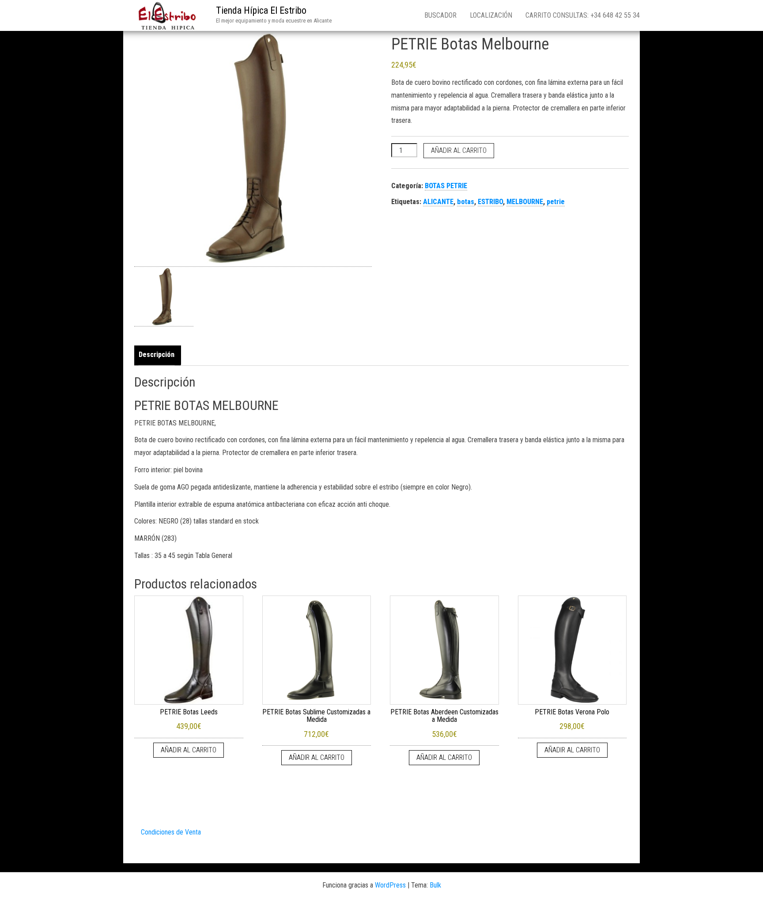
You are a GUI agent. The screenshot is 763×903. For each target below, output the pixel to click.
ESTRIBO (490, 201)
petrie (556, 201)
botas (465, 201)
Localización (491, 15)
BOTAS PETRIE (446, 186)
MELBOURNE (524, 201)
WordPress (390, 885)
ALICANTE (438, 201)
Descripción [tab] (156, 354)
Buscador (440, 15)
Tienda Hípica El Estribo (261, 10)
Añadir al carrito (459, 150)
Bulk (435, 885)
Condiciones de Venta (171, 832)
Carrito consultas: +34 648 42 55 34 (582, 15)
